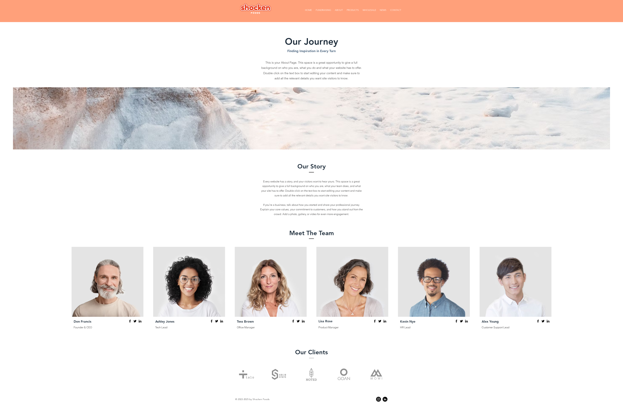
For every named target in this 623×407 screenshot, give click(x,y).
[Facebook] (130, 321)
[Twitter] (135, 321)
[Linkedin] (385, 399)
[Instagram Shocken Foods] (378, 399)
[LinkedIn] (140, 321)
